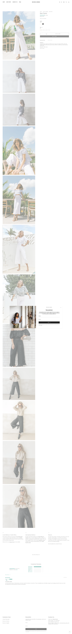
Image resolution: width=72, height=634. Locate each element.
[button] (4, 2)
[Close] (60, 307)
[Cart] (69, 2)
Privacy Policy (54, 324)
